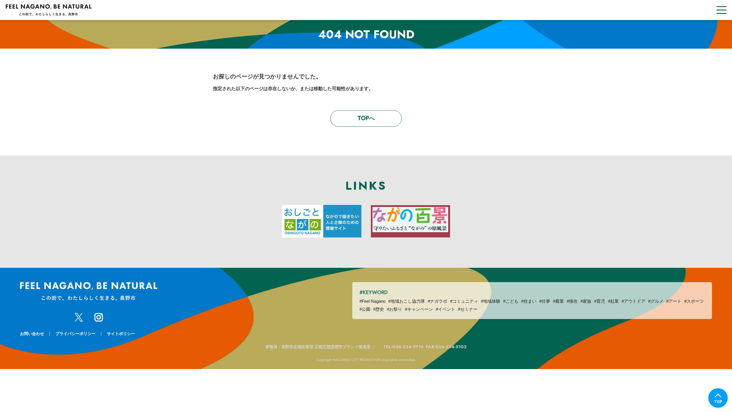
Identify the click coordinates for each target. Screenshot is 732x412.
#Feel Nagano (372, 301)
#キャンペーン (419, 309)
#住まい (528, 301)
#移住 (572, 301)
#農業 (558, 301)
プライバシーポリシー (75, 333)
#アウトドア (633, 301)
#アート (673, 301)
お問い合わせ (32, 333)
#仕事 (544, 301)
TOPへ (366, 118)
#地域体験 (490, 301)
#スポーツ (694, 301)
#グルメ (655, 301)
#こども (510, 301)
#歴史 (378, 309)
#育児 (599, 301)
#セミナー (468, 309)
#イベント (445, 309)
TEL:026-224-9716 (403, 347)
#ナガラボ (437, 301)
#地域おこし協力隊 (406, 301)
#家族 (585, 301)
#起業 (613, 301)
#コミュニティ (464, 301)
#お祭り (394, 309)
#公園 (364, 309)
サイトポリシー (121, 333)
